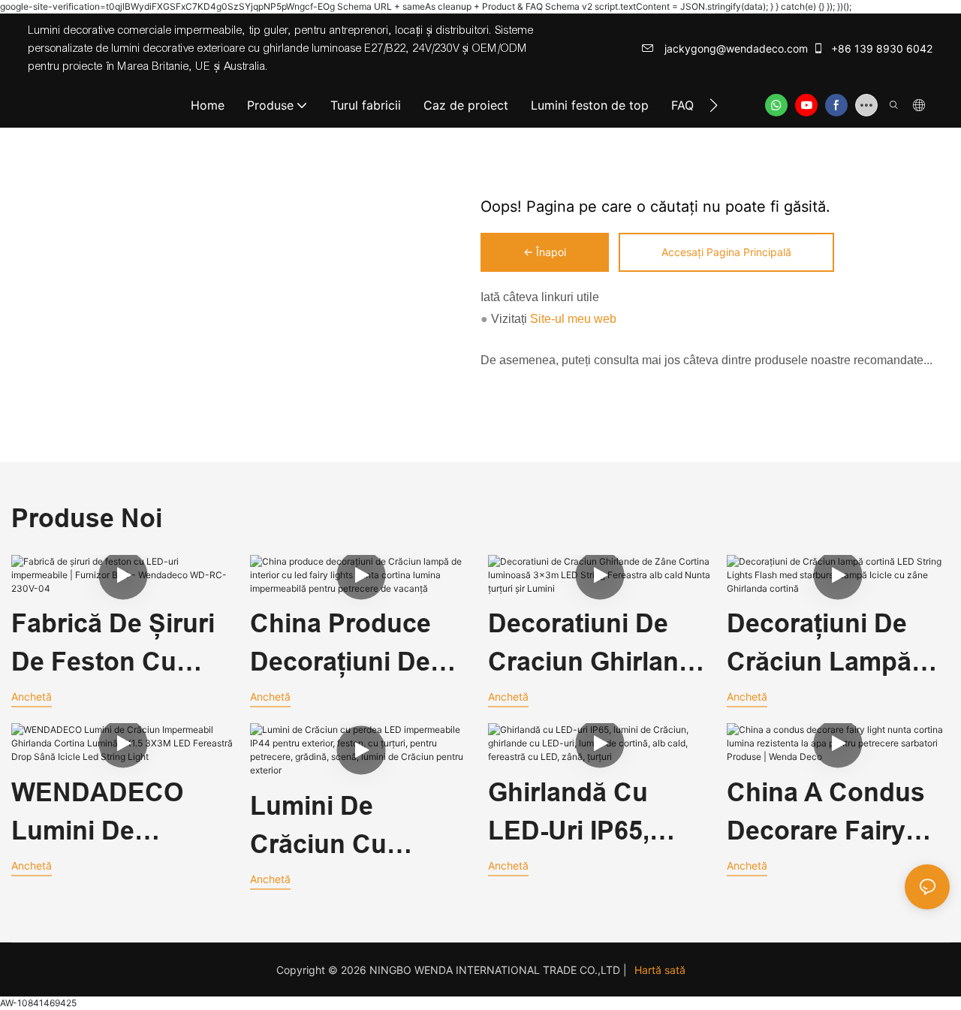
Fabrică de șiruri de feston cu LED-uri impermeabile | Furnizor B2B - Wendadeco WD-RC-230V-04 (113, 645)
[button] (713, 105)
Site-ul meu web (571, 318)
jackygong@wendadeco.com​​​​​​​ (734, 48)
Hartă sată (659, 969)
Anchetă (31, 696)
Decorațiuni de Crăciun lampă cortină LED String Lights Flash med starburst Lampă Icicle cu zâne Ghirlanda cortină (834, 645)
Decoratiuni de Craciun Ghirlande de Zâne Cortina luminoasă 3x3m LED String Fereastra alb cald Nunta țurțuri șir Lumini (598, 645)
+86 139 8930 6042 (880, 48)
